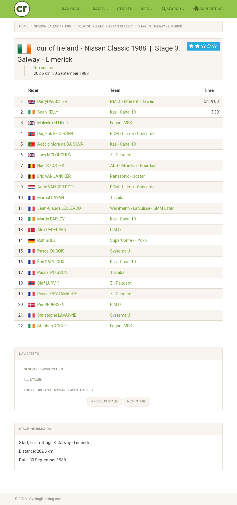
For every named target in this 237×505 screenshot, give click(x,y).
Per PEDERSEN (50, 304)
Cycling (34, 8)
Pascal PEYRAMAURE (57, 294)
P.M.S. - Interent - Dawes (132, 101)
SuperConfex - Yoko (128, 240)
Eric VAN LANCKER (54, 176)
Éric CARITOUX (50, 261)
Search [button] (174, 9)
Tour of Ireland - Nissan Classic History (59, 390)
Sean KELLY (47, 112)
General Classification (43, 369)
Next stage (136, 401)
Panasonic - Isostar (127, 176)
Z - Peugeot (121, 155)
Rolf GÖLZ (46, 240)
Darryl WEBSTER (52, 101)
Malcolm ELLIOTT (53, 122)
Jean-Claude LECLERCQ (59, 208)
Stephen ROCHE (52, 326)
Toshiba (117, 197)
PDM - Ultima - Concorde (132, 133)
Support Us (211, 9)
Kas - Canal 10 (123, 112)
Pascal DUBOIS (50, 251)
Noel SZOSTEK (50, 165)
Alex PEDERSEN (51, 229)
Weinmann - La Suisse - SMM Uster (142, 208)
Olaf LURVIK (48, 283)
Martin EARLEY (51, 219)
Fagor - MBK (121, 122)
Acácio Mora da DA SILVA (60, 144)
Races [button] (99, 9)
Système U (120, 251)
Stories (124, 9)
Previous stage (104, 401)
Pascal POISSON (52, 272)
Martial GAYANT (51, 197)
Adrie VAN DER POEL (56, 187)
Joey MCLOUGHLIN (54, 155)
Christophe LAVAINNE (56, 315)
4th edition (43, 67)
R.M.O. (115, 229)
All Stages (33, 380)
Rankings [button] (71, 9)
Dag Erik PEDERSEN (55, 133)
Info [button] (145, 9)
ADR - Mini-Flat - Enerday (132, 165)
